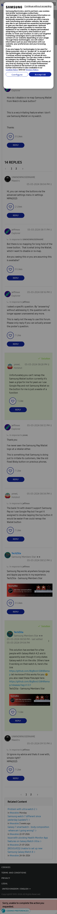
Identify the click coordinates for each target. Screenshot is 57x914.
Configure (17, 75)
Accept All (40, 75)
